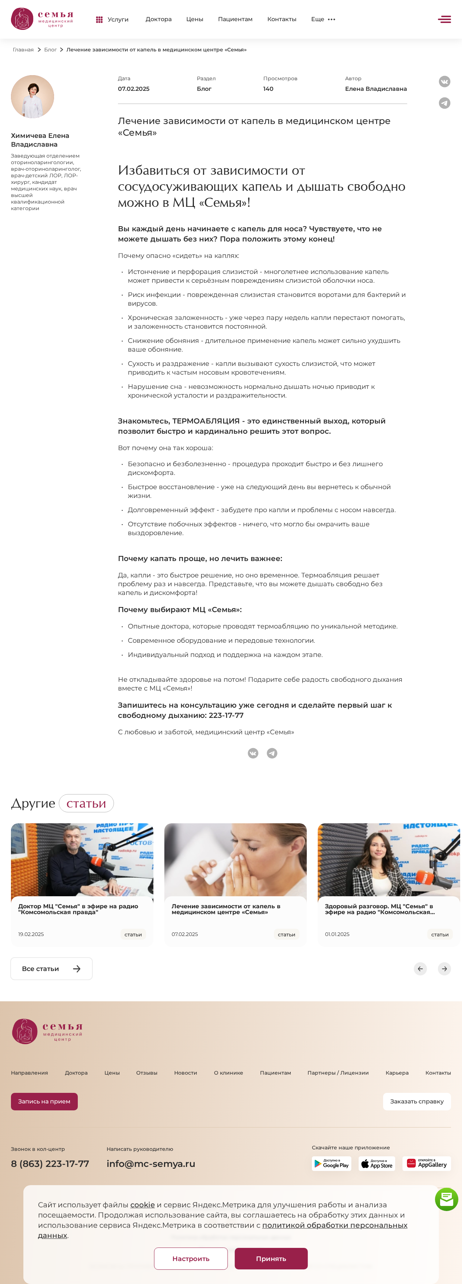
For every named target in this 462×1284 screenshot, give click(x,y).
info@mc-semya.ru (151, 1163)
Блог (50, 49)
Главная (23, 49)
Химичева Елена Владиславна (40, 140)
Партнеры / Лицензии (338, 1073)
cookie (142, 1204)
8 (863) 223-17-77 (50, 1163)
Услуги (118, 19)
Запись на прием (44, 1101)
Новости (185, 1073)
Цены (194, 19)
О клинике (228, 1073)
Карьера (397, 1073)
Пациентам (235, 19)
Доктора (159, 19)
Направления (29, 1073)
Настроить (191, 1259)
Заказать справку (417, 1101)
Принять (271, 1259)
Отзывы (146, 1073)
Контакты (282, 19)
